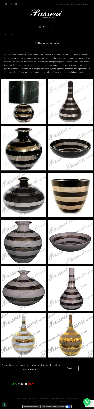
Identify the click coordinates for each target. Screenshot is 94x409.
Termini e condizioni (57, 399)
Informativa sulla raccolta (31, 406)
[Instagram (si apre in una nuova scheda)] (11, 4)
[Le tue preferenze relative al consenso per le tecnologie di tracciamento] (4, 404)
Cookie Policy (32, 399)
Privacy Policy (21, 399)
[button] (87, 402)
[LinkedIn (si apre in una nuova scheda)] (16, 4)
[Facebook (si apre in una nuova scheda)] (7, 4)
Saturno (14, 35)
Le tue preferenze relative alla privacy (53, 406)
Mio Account (43, 399)
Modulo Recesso (72, 399)
